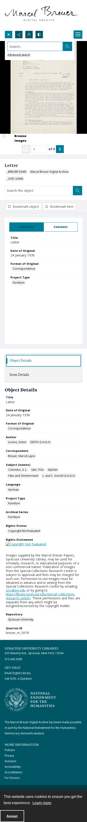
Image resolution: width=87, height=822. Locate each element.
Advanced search (18, 55)
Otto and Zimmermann (23, 476)
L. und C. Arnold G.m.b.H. (58, 476)
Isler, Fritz (37, 470)
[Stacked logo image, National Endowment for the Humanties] (30, 699)
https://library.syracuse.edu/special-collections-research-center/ (40, 596)
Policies (10, 750)
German (13, 490)
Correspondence (24, 269)
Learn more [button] (41, 803)
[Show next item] (60, 149)
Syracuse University (20, 619)
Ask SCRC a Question (18, 679)
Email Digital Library (18, 673)
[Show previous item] (26, 149)
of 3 (51, 149)
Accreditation (13, 772)
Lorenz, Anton (17, 442)
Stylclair (53, 470)
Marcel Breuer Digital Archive (49, 172)
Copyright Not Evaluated (24, 531)
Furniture (19, 283)
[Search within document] (77, 190)
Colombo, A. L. (17, 470)
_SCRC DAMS (15, 179)
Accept (12, 816)
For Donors (12, 778)
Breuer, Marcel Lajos (21, 456)
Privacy (9, 756)
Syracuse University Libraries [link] (31, 648)
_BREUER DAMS (16, 172)
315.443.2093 (13, 659)
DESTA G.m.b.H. (40, 442)
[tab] (27, 227)
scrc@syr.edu (16, 590)
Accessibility (13, 767)
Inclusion (10, 761)
